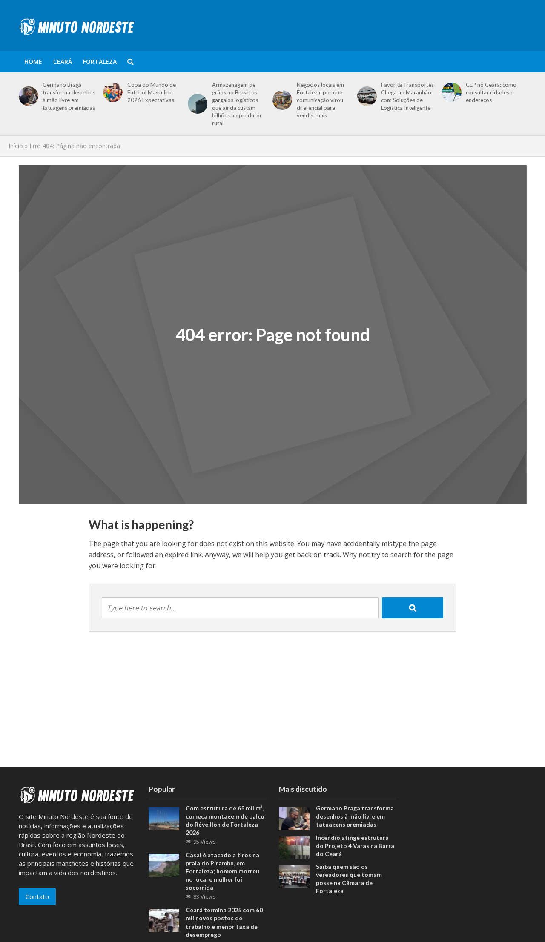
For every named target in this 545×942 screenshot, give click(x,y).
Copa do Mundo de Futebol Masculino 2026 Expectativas (151, 92)
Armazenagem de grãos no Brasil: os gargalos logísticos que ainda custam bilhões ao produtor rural (237, 103)
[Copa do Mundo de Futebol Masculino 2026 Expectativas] (111, 92)
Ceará (62, 61)
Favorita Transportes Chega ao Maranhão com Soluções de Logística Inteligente (407, 96)
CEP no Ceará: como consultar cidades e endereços (491, 92)
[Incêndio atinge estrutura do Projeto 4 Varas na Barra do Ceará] (294, 846)
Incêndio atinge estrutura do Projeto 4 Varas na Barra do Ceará (355, 845)
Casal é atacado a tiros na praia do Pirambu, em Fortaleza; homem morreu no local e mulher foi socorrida (222, 871)
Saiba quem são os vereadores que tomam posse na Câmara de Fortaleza (349, 878)
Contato (37, 896)
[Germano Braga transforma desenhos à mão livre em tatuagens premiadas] (27, 96)
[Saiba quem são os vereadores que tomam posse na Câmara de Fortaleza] (294, 876)
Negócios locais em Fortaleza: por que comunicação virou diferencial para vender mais (320, 100)
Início (16, 146)
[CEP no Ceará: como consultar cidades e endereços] (450, 92)
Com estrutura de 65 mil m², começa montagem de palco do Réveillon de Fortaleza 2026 (225, 820)
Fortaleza (100, 61)
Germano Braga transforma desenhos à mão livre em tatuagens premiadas (69, 96)
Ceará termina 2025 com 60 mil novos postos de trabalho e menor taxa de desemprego (224, 922)
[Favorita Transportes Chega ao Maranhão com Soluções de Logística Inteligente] (365, 96)
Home (33, 61)
